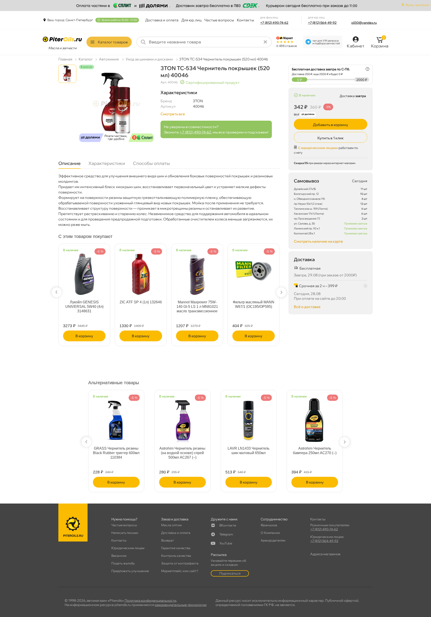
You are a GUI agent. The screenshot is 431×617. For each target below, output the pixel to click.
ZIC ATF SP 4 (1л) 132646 (141, 302)
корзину (84, 336)
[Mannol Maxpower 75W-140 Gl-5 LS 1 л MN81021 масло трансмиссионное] (197, 272)
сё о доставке (307, 306)
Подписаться (229, 573)
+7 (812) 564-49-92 (322, 22)
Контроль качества (176, 556)
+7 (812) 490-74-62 (274, 22)
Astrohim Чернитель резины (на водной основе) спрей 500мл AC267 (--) (182, 452)
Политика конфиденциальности (150, 600)
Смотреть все (173, 114)
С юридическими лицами (318, 148)
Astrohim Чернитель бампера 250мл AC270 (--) (314, 450)
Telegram (226, 534)
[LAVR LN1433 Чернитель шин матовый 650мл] (248, 418)
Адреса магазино (325, 554)
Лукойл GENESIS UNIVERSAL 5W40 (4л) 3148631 (84, 306)
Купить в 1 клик (330, 138)
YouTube (225, 543)
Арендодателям (273, 540)
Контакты (245, 20)
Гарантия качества (175, 548)
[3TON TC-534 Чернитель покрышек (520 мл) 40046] (116, 107)
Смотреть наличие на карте (318, 241)
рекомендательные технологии (181, 605)
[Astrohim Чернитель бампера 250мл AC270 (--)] (314, 418)
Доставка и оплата (162, 20)
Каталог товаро (113, 42)
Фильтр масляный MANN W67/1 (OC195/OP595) (253, 304)
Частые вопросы (219, 20)
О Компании (270, 533)
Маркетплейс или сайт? (179, 571)
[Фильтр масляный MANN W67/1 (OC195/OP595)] (253, 266)
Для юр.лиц (191, 20)
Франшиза (269, 525)
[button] (57, 292)
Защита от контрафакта (179, 563)
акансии (119, 556)
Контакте (227, 525)
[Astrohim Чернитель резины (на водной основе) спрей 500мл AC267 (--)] (182, 418)
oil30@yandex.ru (364, 22)
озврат (167, 540)
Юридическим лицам (127, 548)
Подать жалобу (123, 563)
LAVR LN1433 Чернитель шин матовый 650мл (248, 450)
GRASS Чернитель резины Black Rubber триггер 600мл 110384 (116, 452)
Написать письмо (124, 533)
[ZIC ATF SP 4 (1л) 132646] (141, 272)
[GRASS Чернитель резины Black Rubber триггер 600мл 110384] (116, 418)
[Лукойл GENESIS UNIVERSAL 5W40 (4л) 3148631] (84, 272)
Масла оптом (171, 525)
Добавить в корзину (330, 124)
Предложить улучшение (130, 571)
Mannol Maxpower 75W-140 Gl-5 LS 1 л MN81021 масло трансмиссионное (197, 306)
